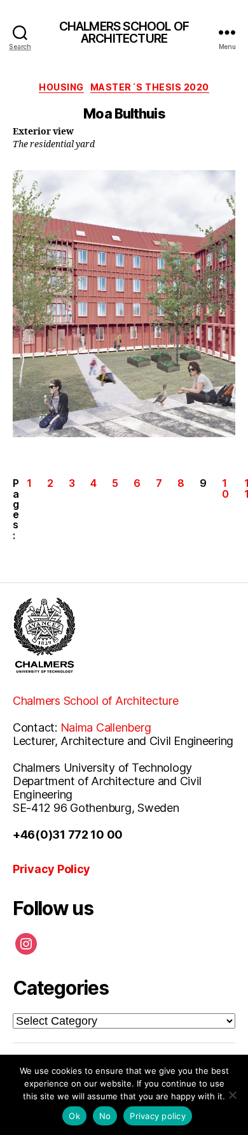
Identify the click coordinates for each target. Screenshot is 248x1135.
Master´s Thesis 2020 (149, 87)
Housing (61, 87)
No (105, 1116)
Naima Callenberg (105, 727)
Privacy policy (158, 1116)
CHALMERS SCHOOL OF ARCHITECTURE (124, 32)
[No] (232, 1094)
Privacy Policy (51, 869)
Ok (74, 1116)
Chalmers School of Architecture (96, 700)
